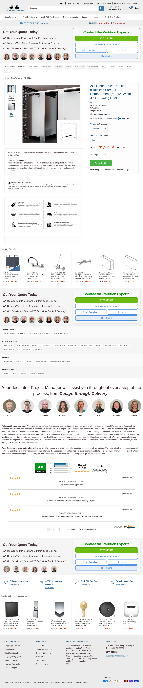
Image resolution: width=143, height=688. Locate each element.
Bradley (103, 67)
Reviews (39, 657)
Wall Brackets (39, 349)
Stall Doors (21, 67)
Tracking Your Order (12, 664)
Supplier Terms (42, 664)
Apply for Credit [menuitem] (119, 3)
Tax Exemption (42, 660)
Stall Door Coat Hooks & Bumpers (91, 345)
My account (114, 9)
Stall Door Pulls (123, 345)
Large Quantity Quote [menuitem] (85, 3)
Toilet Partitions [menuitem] (29, 17)
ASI (91, 103)
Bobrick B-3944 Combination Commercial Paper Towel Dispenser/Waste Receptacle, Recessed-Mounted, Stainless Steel (35, 622)
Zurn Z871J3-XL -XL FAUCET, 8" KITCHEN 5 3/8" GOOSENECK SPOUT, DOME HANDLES (35, 275)
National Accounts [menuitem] (70, 17)
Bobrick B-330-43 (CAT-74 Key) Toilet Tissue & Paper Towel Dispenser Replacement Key (83, 622)
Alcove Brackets (8, 345)
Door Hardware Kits (23, 345)
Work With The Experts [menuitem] (50, 17)
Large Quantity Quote (12, 657)
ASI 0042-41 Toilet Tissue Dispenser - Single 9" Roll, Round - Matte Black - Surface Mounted (107, 622)
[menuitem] (133, 3)
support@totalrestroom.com (117, 656)
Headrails (35, 345)
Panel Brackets (46, 345)
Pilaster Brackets (60, 345)
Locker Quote (9, 649)
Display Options (72, 529)
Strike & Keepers (8, 349)
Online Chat (122, 50)
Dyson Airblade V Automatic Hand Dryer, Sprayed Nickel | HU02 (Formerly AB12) (58, 622)
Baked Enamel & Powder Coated (60, 361)
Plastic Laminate (80, 67)
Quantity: (94, 155)
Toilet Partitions (16, 78)
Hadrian (129, 67)
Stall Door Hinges (110, 345)
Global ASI (6, 71)
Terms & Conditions (44, 649)
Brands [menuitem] (84, 17)
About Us (40, 646)
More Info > (49, 587)
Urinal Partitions (33, 67)
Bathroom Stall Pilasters (61, 333)
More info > (14, 585)
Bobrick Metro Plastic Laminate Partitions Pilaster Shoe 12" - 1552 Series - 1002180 (107, 275)
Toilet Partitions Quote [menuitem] (103, 3)
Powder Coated (93, 67)
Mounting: (98, 124)
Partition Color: (99, 135)
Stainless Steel (46, 67)
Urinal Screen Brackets (24, 349)
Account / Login (10, 668)
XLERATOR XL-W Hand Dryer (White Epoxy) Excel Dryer (130, 621)
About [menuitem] (62, 3)
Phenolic (68, 67)
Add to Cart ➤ (101, 163)
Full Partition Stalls (9, 67)
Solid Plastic (58, 67)
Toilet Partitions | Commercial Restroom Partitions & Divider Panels (10, 275)
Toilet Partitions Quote (13, 653)
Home (6, 78)
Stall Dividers (33, 333)
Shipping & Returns (12, 646)
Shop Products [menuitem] (10, 17)
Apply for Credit (10, 660)
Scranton (120, 67)
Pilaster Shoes (72, 345)
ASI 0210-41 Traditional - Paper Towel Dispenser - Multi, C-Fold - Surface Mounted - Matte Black (11, 622)
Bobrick (111, 67)
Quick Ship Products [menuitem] (113, 17)
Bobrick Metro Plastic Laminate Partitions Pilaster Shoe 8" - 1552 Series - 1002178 (130, 275)
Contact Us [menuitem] (71, 3)
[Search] (101, 8)
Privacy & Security (43, 653)
